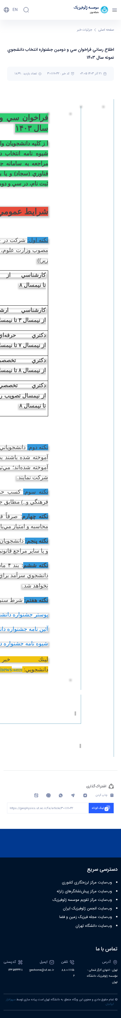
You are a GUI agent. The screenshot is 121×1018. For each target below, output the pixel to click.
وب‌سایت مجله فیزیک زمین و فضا (85, 917)
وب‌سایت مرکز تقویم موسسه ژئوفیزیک (82, 900)
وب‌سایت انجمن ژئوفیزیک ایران (87, 908)
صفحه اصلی (106, 29)
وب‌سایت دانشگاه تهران (93, 926)
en (15, 9)
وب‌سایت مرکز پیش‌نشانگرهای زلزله (84, 891)
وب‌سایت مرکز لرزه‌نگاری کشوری (87, 882)
